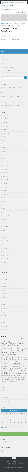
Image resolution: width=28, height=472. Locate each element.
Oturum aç (5, 390)
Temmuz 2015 (6, 216)
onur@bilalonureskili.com (7, 442)
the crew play (9, 381)
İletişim (4, 63)
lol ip (9, 368)
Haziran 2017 (6, 176)
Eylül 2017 (5, 169)
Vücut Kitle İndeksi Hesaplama (9, 60)
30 (14, 425)
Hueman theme (21, 467)
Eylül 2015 (5, 212)
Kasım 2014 (5, 244)
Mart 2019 (5, 151)
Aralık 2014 (5, 241)
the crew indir (20, 379)
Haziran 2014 (6, 262)
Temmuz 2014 (6, 259)
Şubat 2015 (5, 233)
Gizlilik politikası (6, 70)
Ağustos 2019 (6, 147)
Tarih (4, 322)
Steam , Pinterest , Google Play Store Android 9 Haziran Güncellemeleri (12, 28)
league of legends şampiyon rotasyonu (13, 355)
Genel (2, 23)
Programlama (6, 319)
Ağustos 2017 (6, 172)
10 (18, 418)
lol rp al (22, 368)
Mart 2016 (5, 198)
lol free (8, 364)
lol (8, 361)
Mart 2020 (5, 137)
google (3, 341)
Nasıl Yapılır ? (6, 308)
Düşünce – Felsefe (7, 283)
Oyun (10, 23)
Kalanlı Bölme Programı (8, 67)
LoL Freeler (15, 363)
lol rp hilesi (6, 370)
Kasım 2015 (5, 205)
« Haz (2, 427)
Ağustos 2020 (6, 129)
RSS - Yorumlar (4, 452)
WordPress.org (6, 401)
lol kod (13, 368)
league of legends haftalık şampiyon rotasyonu (12, 346)
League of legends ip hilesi (12, 351)
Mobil (6, 23)
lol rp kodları (15, 371)
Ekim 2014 (5, 248)
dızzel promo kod (10, 339)
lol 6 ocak (11, 362)
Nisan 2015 (5, 226)
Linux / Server (6, 301)
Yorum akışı (5, 397)
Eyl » (6, 427)
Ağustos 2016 (6, 190)
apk (2, 339)
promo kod (11, 377)
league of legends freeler (12, 343)
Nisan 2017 (5, 183)
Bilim (4, 276)
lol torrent (10, 373)
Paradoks (5, 315)
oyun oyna (19, 375)
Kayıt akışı (5, 394)
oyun (13, 375)
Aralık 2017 (5, 162)
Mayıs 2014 (5, 266)
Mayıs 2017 (5, 180)
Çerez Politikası (12, 9)
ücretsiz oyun (14, 381)
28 (6, 425)
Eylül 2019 (5, 144)
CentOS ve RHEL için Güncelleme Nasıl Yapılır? (13, 96)
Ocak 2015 (5, 237)
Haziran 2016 (6, 194)
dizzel (4, 339)
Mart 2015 (5, 230)
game (23, 339)
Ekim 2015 (5, 208)
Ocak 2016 (5, 201)
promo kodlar (19, 377)
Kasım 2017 (5, 165)
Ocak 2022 (5, 119)
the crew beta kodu (12, 379)
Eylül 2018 (5, 158)
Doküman (5, 279)
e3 (14, 339)
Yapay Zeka (5, 329)
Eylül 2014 (5, 251)
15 (10, 420)
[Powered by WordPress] (8, 467)
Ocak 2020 (5, 140)
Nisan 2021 (5, 122)
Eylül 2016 (5, 187)
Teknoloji (14, 23)
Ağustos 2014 (6, 255)
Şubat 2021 (5, 126)
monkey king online (19, 373)
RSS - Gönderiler (5, 450)
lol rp (17, 368)
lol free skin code (7, 366)
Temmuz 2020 (6, 133)
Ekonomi (5, 286)
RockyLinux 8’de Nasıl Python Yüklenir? (12, 87)
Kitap (4, 297)
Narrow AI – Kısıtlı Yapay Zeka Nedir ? (11, 105)
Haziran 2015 (6, 219)
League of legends (13, 341)
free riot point (18, 339)
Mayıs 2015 (5, 223)
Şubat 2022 (5, 115)
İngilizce (4, 294)
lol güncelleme (14, 366)
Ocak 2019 (5, 155)
